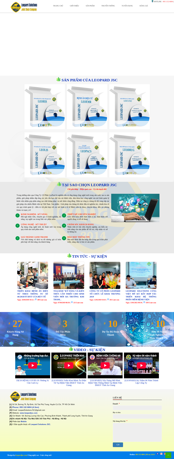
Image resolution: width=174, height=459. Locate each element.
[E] (11, 407)
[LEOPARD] (23, 12)
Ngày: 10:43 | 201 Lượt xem (104, 300)
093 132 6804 (168, 2)
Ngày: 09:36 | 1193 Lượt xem (141, 303)
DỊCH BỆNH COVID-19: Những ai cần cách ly (32, 381)
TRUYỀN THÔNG (108, 6)
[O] (11, 410)
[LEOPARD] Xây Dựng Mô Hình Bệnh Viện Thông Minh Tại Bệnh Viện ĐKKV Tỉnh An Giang (105, 382)
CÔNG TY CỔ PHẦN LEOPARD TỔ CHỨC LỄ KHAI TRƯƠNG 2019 (105, 294)
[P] (11, 413)
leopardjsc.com (21, 455)
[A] (11, 416)
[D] (11, 424)
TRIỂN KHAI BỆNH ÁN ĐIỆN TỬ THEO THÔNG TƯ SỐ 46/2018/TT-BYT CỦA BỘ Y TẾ (32, 294)
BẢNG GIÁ (144, 6)
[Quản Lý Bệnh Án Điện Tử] (87, 127)
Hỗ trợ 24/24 (150, 454)
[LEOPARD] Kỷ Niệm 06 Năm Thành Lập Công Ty (141, 381)
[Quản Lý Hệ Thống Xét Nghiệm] (45, 175)
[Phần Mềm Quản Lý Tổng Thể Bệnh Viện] (45, 127)
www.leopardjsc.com (29, 413)
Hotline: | (142, 454)
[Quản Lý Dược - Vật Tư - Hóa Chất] (129, 175)
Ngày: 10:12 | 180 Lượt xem (32, 300)
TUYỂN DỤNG (127, 6)
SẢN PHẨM (90, 6)
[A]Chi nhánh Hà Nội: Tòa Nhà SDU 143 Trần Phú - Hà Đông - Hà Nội (38, 419)
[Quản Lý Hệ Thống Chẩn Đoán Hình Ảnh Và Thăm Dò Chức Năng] (87, 175)
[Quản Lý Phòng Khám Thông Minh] (129, 127)
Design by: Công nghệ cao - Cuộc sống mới (29, 455)
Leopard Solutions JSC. (41, 424)
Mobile (24, 421)
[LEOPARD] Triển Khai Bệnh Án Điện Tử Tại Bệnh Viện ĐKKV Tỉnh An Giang (69, 382)
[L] (11, 404)
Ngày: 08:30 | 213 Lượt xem (68, 303)
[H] (11, 421)
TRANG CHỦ (58, 6)
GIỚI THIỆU (74, 6)
